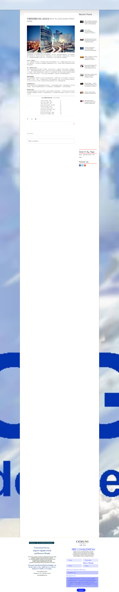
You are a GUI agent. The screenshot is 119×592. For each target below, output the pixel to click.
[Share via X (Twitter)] (31, 119)
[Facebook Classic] (80, 165)
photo (80, 154)
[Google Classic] (85, 165)
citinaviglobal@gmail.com (42, 575)
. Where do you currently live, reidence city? (75, 569)
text (93, 154)
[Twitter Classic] (82, 165)
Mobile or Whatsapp (88, 563)
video (80, 157)
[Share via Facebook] (27, 119)
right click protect (87, 154)
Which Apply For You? (71, 575)
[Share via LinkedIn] (35, 119)
